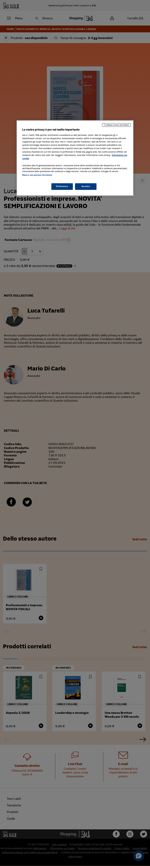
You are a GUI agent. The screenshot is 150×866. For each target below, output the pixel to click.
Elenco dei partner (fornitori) (37, 175)
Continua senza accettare (116, 125)
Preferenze (62, 186)
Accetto (85, 186)
